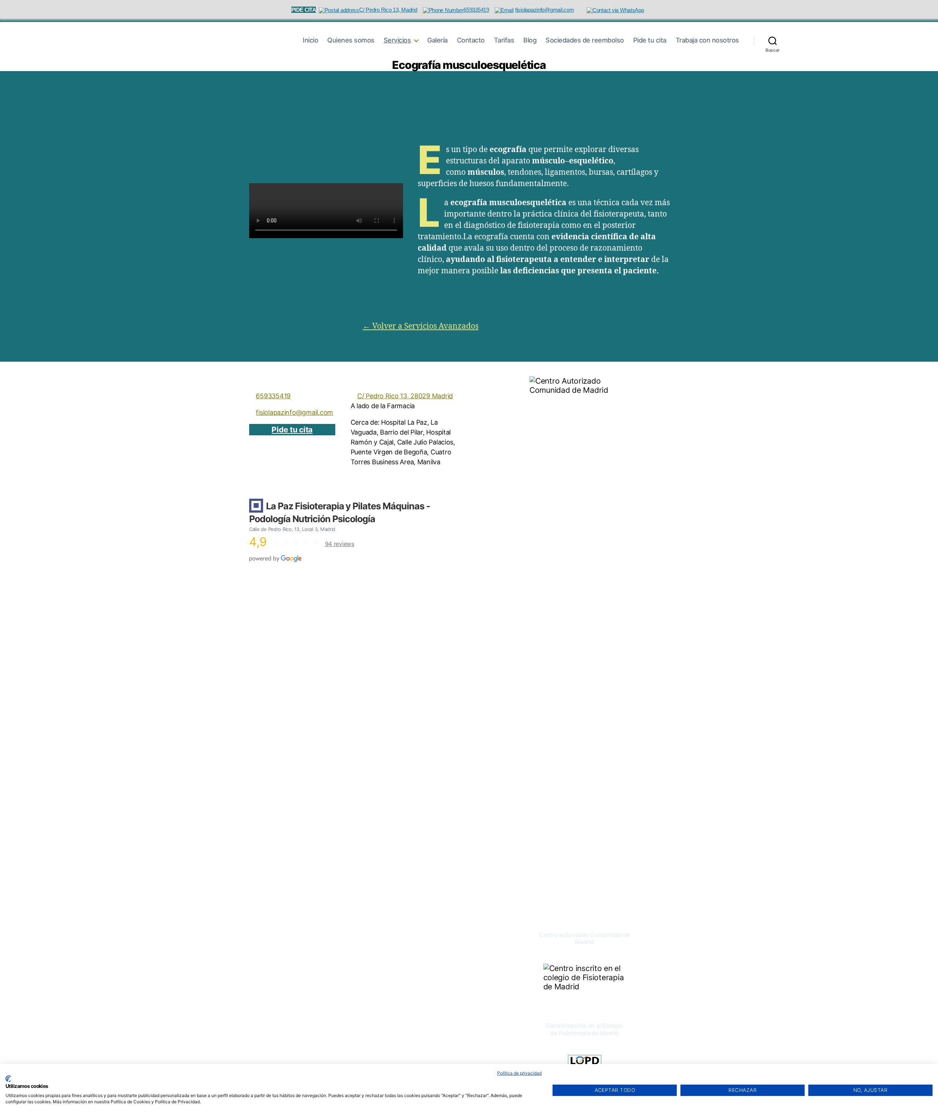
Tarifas (504, 40)
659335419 (273, 396)
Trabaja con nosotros (707, 40)
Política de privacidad (519, 1073)
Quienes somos (350, 40)
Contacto (471, 40)
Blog (529, 40)
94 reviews (339, 543)
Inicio (310, 40)
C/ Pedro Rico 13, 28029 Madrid (405, 396)
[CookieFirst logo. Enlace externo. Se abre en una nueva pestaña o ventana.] (8, 1078)
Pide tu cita (649, 40)
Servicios (397, 40)
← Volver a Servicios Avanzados (421, 326)
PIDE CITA (303, 10)
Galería (437, 40)
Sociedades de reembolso (585, 40)
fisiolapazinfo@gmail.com (294, 412)
